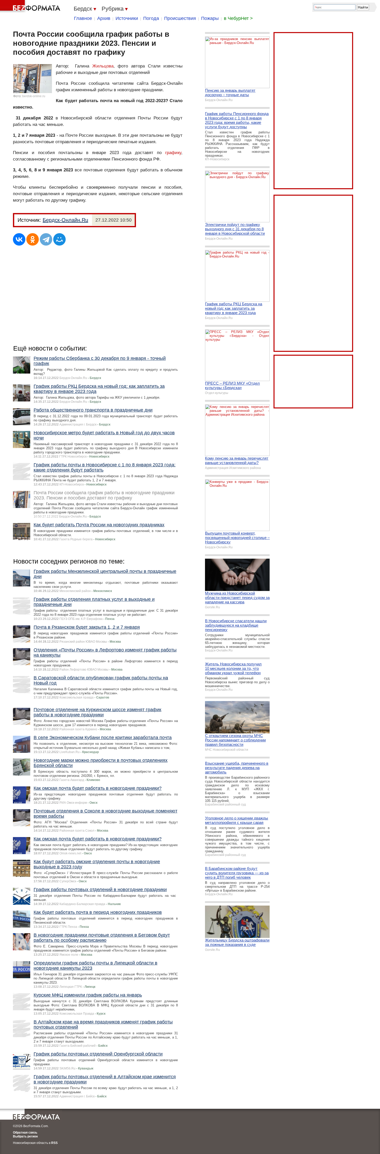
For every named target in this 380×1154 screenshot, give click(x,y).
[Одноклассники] (32, 239)
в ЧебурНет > (238, 18)
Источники (127, 18)
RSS (54, 1143)
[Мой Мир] (59, 239)
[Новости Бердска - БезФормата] (31, 6)
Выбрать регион (25, 1136)
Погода (151, 18)
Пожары (210, 18)
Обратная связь (25, 1132)
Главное (83, 18)
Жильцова (102, 66)
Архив (103, 18)
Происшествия (180, 18)
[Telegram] (46, 239)
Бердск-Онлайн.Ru (65, 220)
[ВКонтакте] (19, 239)
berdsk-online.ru (33, 96)
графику (173, 152)
